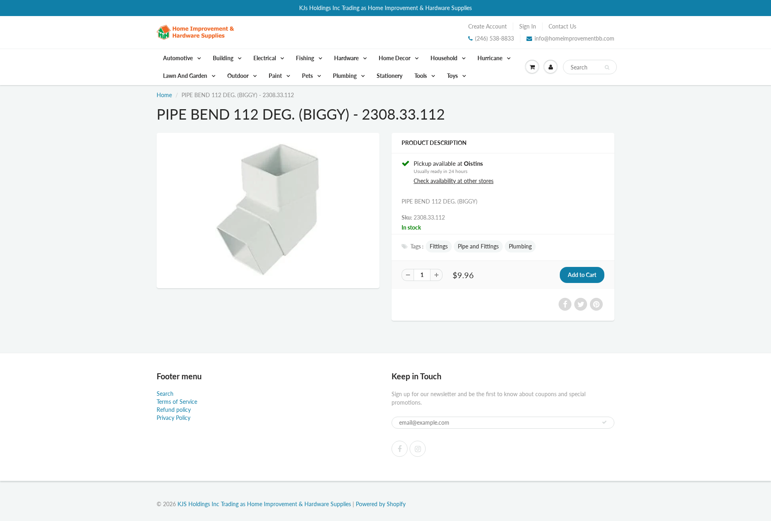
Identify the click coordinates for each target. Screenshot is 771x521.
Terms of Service (177, 401)
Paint (276, 75)
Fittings (439, 246)
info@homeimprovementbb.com (574, 38)
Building (224, 58)
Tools (421, 75)
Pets (308, 75)
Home (164, 95)
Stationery (389, 75)
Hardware (347, 58)
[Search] (607, 67)
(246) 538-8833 (494, 38)
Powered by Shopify (381, 504)
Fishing (305, 58)
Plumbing (345, 75)
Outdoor (238, 75)
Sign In (527, 26)
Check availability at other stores (454, 180)
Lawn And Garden (185, 75)
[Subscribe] (604, 422)
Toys (453, 75)
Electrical (265, 58)
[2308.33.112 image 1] (268, 209)
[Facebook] (400, 449)
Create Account (487, 26)
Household (444, 58)
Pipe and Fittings (478, 246)
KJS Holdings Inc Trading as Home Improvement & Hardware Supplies (264, 504)
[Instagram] (418, 449)
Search (165, 393)
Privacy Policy (173, 417)
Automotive (178, 58)
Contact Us (562, 26)
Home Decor (395, 58)
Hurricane (490, 58)
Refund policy (174, 409)
